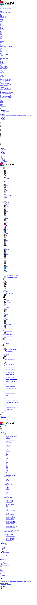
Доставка (1, 569)
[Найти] (1, 6)
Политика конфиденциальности (6, 584)
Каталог (5, 434)
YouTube (3, 119)
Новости (1, 572)
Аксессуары (7, 508)
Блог (1, 573)
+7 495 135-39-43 (3, 106)
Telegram (3, 118)
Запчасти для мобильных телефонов (11, 436)
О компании (2, 571)
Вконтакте (3, 117)
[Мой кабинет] (0, 418)
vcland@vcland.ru (3, 114)
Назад (6, 433)
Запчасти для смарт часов (10, 504)
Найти (1, 588)
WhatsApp (3, 120)
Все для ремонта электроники (10, 536)
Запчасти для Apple (9, 477)
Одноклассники (4, 563)
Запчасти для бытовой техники (10, 516)
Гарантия (1, 570)
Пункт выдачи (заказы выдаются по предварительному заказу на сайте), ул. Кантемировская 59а (16, 115)
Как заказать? (2, 568)
